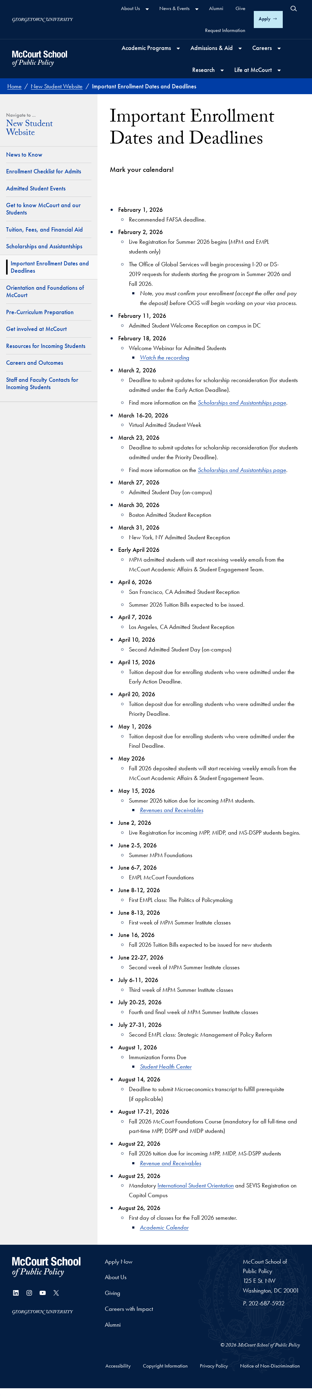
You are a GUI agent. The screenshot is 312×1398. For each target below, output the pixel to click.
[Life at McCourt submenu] (279, 70)
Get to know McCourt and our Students (43, 208)
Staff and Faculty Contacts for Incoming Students (42, 383)
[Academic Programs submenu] (178, 48)
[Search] (293, 8)
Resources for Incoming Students (45, 346)
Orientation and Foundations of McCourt (45, 291)
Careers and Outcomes (34, 362)
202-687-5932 (267, 1303)
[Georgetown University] (42, 19)
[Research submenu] (222, 70)
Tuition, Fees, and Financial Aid (44, 229)
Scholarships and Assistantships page (242, 402)
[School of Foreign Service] (46, 1267)
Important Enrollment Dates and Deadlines (50, 267)
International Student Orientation (196, 1185)
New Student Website (29, 130)
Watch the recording (164, 357)
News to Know (24, 154)
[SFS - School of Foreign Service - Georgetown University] (39, 58)
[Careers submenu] (279, 48)
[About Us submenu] (147, 9)
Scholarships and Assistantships (44, 246)
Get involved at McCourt (36, 328)
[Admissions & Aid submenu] (240, 48)
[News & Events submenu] (196, 9)
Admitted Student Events (36, 188)
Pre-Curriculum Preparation (40, 312)
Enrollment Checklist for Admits (43, 171)
